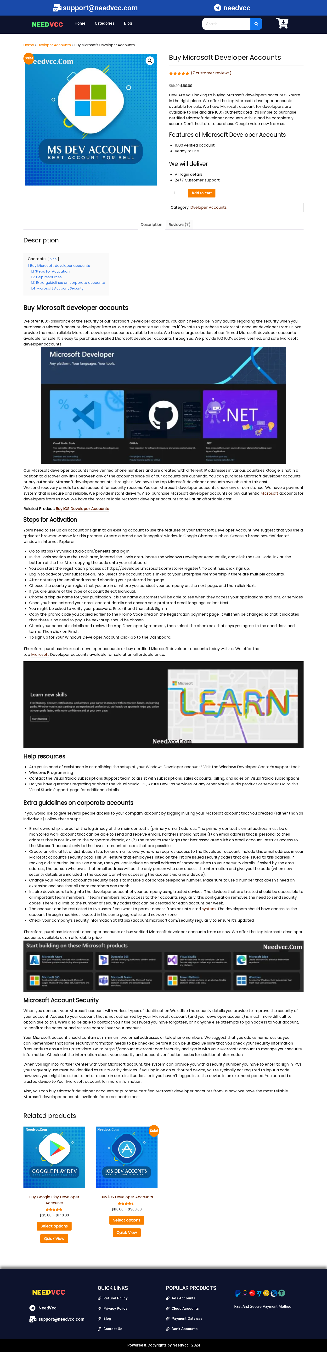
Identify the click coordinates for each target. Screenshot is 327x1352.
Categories (104, 23)
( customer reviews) (211, 73)
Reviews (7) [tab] (180, 224)
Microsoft (269, 493)
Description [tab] (151, 224)
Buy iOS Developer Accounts (82, 508)
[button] (150, 60)
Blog (128, 23)
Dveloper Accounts (54, 45)
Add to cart (202, 193)
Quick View (54, 1238)
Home (80, 23)
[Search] (256, 24)
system (209, 909)
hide (53, 259)
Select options (54, 1226)
